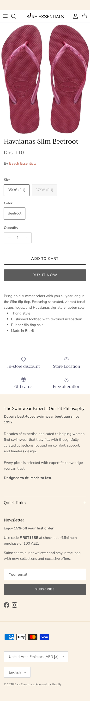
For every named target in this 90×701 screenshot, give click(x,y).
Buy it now (45, 275)
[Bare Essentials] (45, 16)
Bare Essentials (24, 684)
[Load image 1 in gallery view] (45, 78)
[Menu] (5, 16)
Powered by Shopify (48, 684)
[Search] (16, 16)
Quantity (11, 227)
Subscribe (45, 589)
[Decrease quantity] (8, 238)
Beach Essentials (22, 163)
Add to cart (45, 258)
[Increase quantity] (27, 238)
